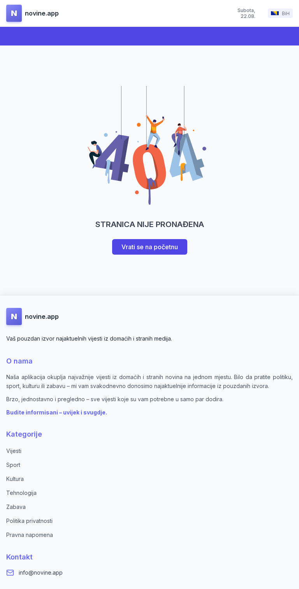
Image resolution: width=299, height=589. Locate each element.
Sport (13, 464)
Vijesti (13, 450)
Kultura (15, 478)
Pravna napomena (29, 534)
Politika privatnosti (29, 520)
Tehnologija (21, 492)
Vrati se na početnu (149, 247)
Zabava (16, 506)
